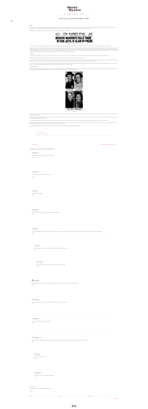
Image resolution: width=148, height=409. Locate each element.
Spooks (43, 134)
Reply (33, 157)
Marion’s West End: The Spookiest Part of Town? (107, 144)
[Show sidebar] (11, 21)
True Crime (44, 132)
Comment (31, 390)
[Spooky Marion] (74, 12)
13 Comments (47, 134)
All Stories (41, 132)
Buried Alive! (35, 144)
